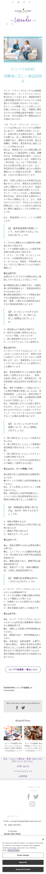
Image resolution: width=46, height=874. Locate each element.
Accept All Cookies (23, 869)
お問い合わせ (23, 766)
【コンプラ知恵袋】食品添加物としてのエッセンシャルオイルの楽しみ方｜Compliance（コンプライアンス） (33, 748)
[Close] (43, 839)
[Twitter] (36, 797)
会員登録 (23, 776)
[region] (23, 855)
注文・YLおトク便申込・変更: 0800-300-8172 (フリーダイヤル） (23, 760)
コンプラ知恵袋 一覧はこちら (23, 669)
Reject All (23, 862)
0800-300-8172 (14, 825)
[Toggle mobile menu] (7, 24)
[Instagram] (32, 804)
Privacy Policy (13, 850)
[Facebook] (28, 797)
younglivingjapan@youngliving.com (25, 821)
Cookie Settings (23, 855)
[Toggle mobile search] (12, 24)
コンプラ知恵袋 (22, 687)
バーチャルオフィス (23, 771)
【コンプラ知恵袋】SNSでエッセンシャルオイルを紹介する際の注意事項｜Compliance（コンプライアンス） (13, 748)
